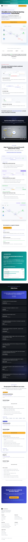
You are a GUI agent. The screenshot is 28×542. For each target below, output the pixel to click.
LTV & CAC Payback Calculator (5, 525)
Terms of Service (3, 532)
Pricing (2, 520)
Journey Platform (3, 516)
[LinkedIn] (4, 539)
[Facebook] (1, 539)
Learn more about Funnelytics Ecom (9, 266)
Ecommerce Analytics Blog (18, 517)
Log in (17, 5)
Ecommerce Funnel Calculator (5, 527)
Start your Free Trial (22, 5)
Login (15, 525)
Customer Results (17, 516)
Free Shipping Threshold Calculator (6, 526)
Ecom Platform (3, 517)
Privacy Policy (3, 531)
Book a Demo (16, 523)
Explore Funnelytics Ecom (13, 3)
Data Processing (3, 533)
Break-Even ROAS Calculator (5, 523)
